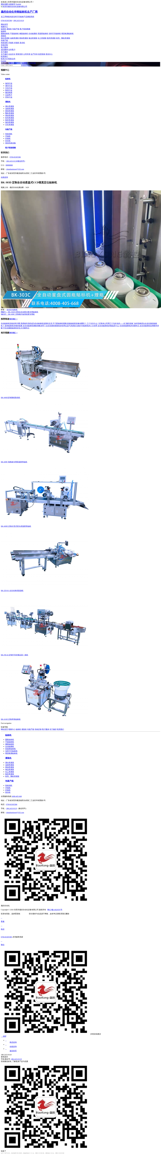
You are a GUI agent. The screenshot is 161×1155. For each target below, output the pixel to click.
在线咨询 (4, 177)
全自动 (9, 310)
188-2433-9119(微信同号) (15, 161)
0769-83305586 (6, 20)
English (18, 4)
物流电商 (8, 92)
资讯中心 (49, 54)
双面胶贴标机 (43, 33)
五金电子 (8, 95)
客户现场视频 (25, 29)
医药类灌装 (51, 38)
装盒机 (22, 43)
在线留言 (11, 4)
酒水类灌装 (5, 38)
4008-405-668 (17, 796)
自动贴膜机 (32, 33)
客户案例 (4, 47)
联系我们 (4, 56)
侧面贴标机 (23, 33)
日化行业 (32, 63)
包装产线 (15, 29)
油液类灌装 (14, 38)
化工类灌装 (42, 38)
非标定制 (4, 45)
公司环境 (26, 54)
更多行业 (8, 97)
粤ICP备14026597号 (54, 910)
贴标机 (3, 29)
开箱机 (11, 43)
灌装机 (9, 29)
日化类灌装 (9, 125)
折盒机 (8, 141)
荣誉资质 (19, 54)
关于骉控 (4, 52)
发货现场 (41, 54)
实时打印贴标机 (55, 33)
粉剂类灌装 (9, 118)
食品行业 (8, 83)
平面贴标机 (14, 33)
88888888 (9, 165)
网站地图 (4, 4)
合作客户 (11, 49)
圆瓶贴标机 (5, 33)
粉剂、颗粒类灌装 (63, 38)
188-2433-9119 (18, 20)
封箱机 (16, 43)
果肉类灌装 (9, 115)
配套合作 (11, 59)
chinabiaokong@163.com (15, 169)
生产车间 (34, 54)
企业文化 (11, 54)
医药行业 (8, 90)
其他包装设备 (10, 143)
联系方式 (4, 59)
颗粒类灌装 (9, 113)
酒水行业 (8, 86)
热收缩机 (4, 43)
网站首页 (4, 24)
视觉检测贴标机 (67, 33)
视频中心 (4, 27)
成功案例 (4, 49)
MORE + (13, 319)
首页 (11, 63)
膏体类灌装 (23, 38)
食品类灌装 (32, 38)
